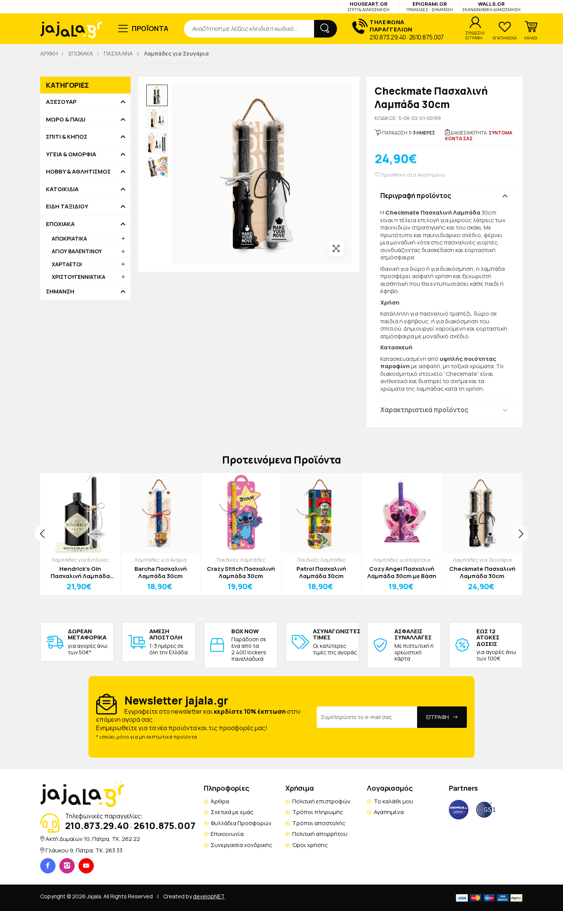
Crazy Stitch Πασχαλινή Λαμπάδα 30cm (241, 572)
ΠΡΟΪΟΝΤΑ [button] (150, 28)
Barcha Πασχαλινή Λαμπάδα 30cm (160, 572)
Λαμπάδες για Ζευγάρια (482, 559)
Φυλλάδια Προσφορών (241, 823)
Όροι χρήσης (310, 845)
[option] (157, 95)
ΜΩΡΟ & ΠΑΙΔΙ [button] (65, 119)
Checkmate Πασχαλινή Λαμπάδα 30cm (482, 572)
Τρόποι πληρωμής (317, 812)
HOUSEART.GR (368, 6)
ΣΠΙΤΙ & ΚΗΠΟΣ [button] (66, 137)
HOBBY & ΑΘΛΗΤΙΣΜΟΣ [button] (78, 171)
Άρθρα (220, 801)
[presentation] (42, 533)
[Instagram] (67, 865)
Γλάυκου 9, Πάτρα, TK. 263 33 (84, 850)
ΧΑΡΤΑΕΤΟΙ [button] (67, 264)
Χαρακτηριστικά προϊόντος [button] (424, 409)
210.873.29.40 (388, 37)
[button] (530, 30)
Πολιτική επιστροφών (321, 801)
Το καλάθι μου (393, 801)
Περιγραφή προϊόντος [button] (415, 195)
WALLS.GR (491, 6)
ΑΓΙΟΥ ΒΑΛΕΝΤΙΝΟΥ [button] (77, 251)
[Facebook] (48, 865)
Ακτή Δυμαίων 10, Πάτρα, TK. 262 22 (93, 839)
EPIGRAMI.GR (429, 6)
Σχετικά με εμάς (232, 812)
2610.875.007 (426, 37)
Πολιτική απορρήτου (319, 834)
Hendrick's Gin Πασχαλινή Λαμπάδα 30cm (80, 572)
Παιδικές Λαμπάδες (241, 559)
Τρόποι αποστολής (318, 823)
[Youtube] (86, 865)
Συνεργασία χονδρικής (241, 845)
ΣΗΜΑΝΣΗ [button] (60, 291)
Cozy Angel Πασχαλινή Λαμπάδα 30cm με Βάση (401, 572)
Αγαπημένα (389, 812)
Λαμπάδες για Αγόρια (160, 559)
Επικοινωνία (227, 834)
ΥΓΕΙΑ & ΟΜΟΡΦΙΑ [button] (71, 154)
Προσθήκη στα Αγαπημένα (412, 175)
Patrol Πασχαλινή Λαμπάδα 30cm (321, 572)
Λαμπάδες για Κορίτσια (401, 559)
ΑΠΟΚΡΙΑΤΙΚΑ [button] (69, 238)
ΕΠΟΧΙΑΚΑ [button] (60, 224)
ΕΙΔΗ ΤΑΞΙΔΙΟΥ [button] (67, 206)
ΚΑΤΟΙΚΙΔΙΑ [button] (62, 189)
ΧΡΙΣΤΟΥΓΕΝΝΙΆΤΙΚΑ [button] (78, 276)
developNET (209, 896)
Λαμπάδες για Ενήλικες (80, 559)
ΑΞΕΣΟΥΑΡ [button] (61, 102)
